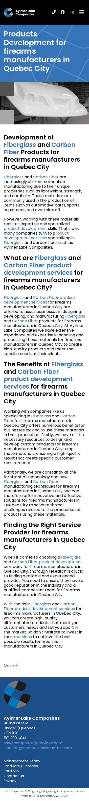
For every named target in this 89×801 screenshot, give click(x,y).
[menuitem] (72, 12)
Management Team (22, 761)
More (9, 665)
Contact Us (14, 775)
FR (71, 12)
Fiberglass (20, 144)
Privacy (10, 780)
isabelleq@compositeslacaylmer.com (38, 747)
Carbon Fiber (46, 177)
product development (25, 228)
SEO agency (32, 791)
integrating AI (50, 791)
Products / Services (21, 766)
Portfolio (11, 770)
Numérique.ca (14, 791)
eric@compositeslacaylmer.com (33, 742)
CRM (36, 796)
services (39, 238)
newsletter (47, 796)
